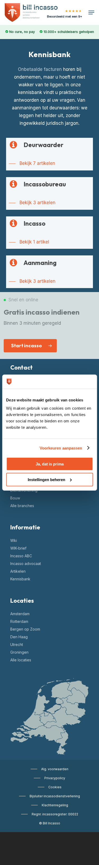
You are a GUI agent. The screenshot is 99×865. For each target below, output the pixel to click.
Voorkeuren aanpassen (61, 448)
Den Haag (19, 637)
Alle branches (22, 505)
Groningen (19, 652)
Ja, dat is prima (50, 464)
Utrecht (16, 644)
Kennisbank (20, 579)
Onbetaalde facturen (40, 69)
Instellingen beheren (46, 479)
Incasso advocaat (25, 563)
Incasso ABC (21, 556)
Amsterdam (20, 613)
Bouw (15, 498)
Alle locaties (20, 660)
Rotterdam (19, 621)
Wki (13, 540)
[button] (91, 12)
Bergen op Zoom (25, 629)
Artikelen (18, 571)
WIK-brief (18, 548)
